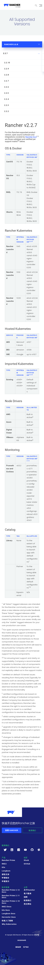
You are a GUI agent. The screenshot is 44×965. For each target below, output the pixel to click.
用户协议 (26, 947)
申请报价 (5, 878)
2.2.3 (6, 105)
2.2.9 (6, 69)
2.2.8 (6, 75)
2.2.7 (5, 53)
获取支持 (5, 874)
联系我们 (32, 830)
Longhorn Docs (8, 914)
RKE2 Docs (6, 907)
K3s (3, 867)
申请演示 (5, 881)
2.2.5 (6, 93)
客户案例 (27, 893)
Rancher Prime (8, 860)
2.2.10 (7, 63)
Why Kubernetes (9, 924)
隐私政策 (18, 947)
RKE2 (4, 864)
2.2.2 (6, 111)
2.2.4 (6, 99)
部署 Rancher (11, 830)
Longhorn (6, 871)
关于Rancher (29, 890)
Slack (26, 860)
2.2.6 (6, 87)
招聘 (26, 897)
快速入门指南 (7, 921)
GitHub (27, 864)
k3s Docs (6, 910)
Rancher (11, 44)
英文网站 (27, 904)
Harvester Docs (9, 917)
